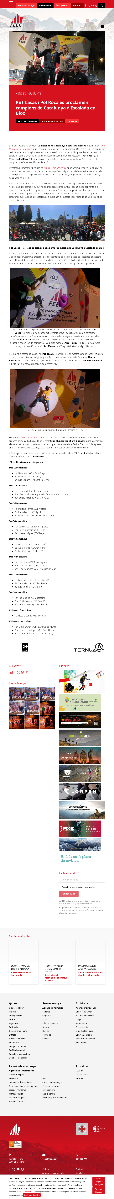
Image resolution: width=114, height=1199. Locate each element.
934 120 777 (81, 1159)
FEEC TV (79, 1070)
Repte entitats (82, 1023)
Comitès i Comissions (19, 1057)
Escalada (72, 121)
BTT (44, 1078)
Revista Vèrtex (82, 1074)
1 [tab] (57, 655)
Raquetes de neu (16, 1101)
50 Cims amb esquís (85, 1015)
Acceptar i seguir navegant (98, 1182)
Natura (45, 1027)
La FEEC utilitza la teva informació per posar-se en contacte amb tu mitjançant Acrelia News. (80, 902)
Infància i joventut (50, 1023)
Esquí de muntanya (17, 1090)
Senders (46, 1038)
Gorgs (78, 1019)
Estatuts (12, 1019)
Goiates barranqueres (85, 1038)
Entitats (12, 1034)
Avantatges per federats (53, 1173)
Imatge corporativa (17, 1046)
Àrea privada (62, 5)
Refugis (45, 1031)
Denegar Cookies (99, 1190)
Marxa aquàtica (16, 1093)
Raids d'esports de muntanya (55, 1097)
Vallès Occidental (27, 121)
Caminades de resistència (20, 1082)
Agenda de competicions (21, 1070)
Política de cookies (26, 1192)
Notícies (21, 94)
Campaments (82, 1027)
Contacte (80, 1169)
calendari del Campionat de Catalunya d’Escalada (35, 437)
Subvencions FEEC (17, 1038)
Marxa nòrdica (48, 1093)
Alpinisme (13, 1078)
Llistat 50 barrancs (84, 1034)
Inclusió (45, 1019)
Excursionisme (48, 1090)
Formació (46, 1034)
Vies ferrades (81, 1042)
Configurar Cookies (31, 1195)
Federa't (77, 5)
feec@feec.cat (49, 1159)
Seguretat (46, 1015)
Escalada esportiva (52, 121)
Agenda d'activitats (86, 1007)
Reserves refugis (26, 5)
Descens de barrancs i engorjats (23, 1086)
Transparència (15, 1015)
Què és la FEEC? (16, 1007)
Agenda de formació (52, 1007)
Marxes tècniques (17, 1097)
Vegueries (13, 1023)
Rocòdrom (14, 1042)
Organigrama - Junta (18, 1031)
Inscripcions (45, 5)
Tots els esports (17, 1074)
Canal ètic (80, 1173)
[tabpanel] (25, 647)
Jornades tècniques (84, 1031)
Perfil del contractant (18, 1050)
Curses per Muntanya (52, 1082)
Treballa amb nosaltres (19, 1054)
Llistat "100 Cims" (84, 1011)
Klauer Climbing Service (54, 167)
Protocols (13, 1027)
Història (12, 1011)
